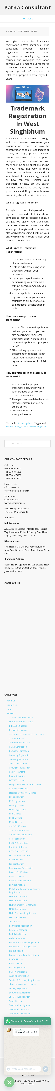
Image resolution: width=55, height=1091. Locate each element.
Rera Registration (17, 967)
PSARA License (16, 959)
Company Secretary (18, 759)
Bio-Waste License (18, 730)
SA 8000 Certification (19, 975)
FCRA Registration (17, 809)
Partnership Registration (20, 925)
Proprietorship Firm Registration (24, 955)
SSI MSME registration (19, 996)
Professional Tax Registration (23, 946)
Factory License (16, 805)
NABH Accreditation (18, 896)
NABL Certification (18, 900)
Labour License (16, 876)
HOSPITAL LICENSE (18, 851)
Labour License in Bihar (20, 880)
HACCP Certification (18, 843)
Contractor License (18, 763)
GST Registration (17, 838)
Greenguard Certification (20, 834)
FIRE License (15, 813)
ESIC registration (17, 801)
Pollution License (17, 938)
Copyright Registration (19, 767)
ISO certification (16, 863)
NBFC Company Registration (22, 904)
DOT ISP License (17, 780)
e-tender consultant (18, 788)
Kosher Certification (18, 872)
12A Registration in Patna (21, 717)
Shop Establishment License (22, 984)
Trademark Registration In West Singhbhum (26, 426)
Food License (15, 817)
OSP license (14, 921)
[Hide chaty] (9, 1082)
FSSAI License (15, 822)
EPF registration (16, 796)
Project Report (16, 950)
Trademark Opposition (20, 1013)
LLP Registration (17, 884)
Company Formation (19, 750)
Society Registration (18, 988)
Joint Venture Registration (21, 868)
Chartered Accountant (19, 742)
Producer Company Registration (24, 942)
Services (11, 713)
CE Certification (16, 738)
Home (10, 709)
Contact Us (12, 705)
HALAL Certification (18, 847)
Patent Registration (18, 929)
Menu (30, 18)
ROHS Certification (18, 971)
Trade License (15, 1001)
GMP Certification (17, 826)
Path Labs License (17, 934)
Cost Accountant (17, 771)
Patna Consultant (27, 7)
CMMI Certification (18, 746)
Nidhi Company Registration (22, 913)
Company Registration (19, 755)
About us (11, 700)
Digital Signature (17, 776)
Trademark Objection (19, 1009)
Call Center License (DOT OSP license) (27, 734)
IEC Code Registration (19, 855)
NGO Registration (17, 909)
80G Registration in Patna (21, 721)
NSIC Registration (17, 917)
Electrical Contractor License (22, 792)
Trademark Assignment (20, 1005)
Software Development (20, 992)
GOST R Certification (19, 830)
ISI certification (16, 859)
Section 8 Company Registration (24, 980)
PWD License (15, 963)
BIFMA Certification (18, 725)
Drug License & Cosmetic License (25, 784)
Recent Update (25, 423)
